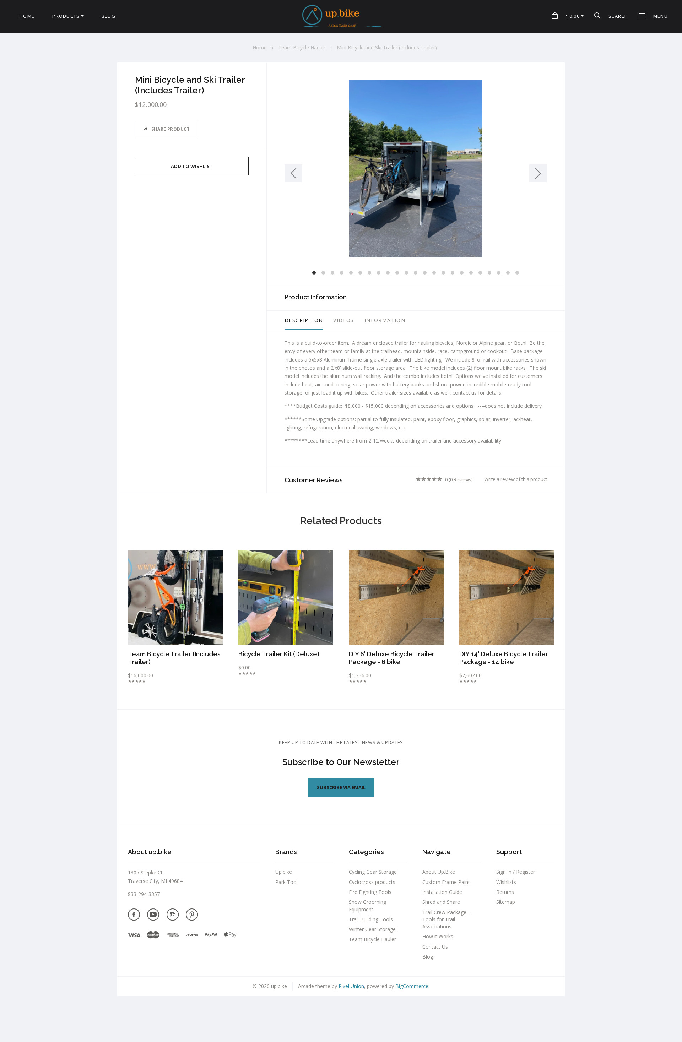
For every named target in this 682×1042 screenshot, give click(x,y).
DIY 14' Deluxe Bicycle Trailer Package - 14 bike (503, 658)
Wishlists (506, 882)
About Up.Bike (438, 871)
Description (304, 320)
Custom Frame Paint (446, 882)
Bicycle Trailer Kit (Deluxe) (278, 654)
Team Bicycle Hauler (372, 939)
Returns (505, 892)
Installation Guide (442, 892)
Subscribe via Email (341, 787)
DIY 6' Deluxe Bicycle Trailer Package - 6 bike (391, 658)
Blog (427, 956)
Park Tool (286, 882)
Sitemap (505, 902)
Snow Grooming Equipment (367, 905)
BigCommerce (411, 986)
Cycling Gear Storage (373, 871)
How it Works (437, 936)
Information (384, 320)
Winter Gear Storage (372, 929)
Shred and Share (441, 902)
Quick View (175, 599)
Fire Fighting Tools (370, 892)
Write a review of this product (515, 479)
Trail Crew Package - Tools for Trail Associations (446, 919)
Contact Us (435, 946)
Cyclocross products (372, 882)
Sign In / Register (515, 871)
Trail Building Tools (371, 919)
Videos (343, 320)
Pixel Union (351, 986)
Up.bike (283, 871)
